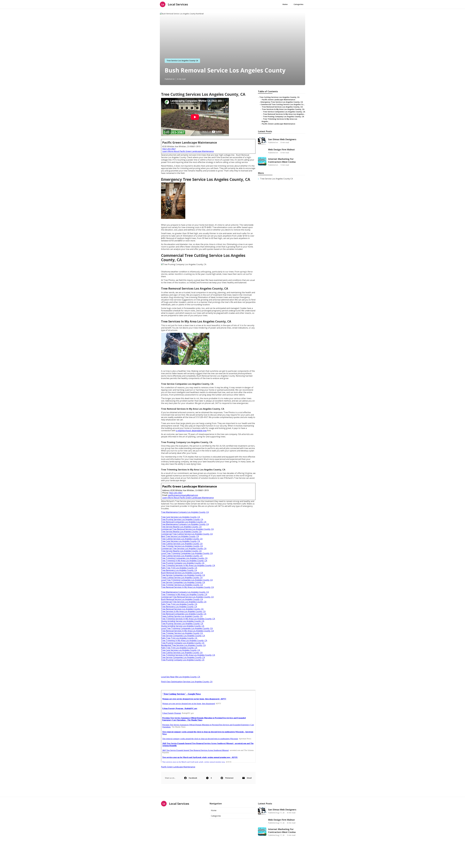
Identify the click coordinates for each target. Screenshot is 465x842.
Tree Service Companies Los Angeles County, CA (183, 575)
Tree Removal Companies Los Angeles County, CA (183, 522)
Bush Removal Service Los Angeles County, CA (182, 572)
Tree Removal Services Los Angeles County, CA (182, 609)
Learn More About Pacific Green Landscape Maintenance (188, 151)
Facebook (193, 778)
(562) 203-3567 (169, 149)
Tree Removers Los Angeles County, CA (179, 570)
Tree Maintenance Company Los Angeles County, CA (185, 512)
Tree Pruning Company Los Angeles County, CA (182, 563)
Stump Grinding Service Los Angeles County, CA (182, 621)
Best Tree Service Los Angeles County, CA (180, 536)
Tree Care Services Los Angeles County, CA (180, 517)
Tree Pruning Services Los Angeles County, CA (182, 519)
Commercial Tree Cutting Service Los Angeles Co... (283, 104)
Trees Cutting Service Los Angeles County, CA (181, 577)
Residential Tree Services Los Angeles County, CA (183, 645)
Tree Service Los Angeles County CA (182, 60)
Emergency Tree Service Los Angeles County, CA (282, 102)
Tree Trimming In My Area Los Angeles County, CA (184, 560)
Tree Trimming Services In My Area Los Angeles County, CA (188, 565)
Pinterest (229, 778)
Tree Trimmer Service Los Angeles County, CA (182, 546)
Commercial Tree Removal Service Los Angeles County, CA (187, 529)
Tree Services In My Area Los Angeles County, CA (183, 611)
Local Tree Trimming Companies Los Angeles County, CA (187, 553)
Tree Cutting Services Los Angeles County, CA (181, 538)
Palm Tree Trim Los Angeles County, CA (179, 567)
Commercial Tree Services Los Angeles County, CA (183, 548)
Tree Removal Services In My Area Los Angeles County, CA (187, 587)
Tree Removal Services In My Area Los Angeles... (284, 114)
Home (285, 4)
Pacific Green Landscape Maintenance (178, 766)
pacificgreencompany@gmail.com (183, 495)
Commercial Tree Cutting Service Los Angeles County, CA (187, 534)
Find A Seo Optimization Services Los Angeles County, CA (186, 681)
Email (249, 778)
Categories (298, 4)
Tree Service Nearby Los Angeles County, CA (181, 526)
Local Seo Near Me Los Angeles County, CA (180, 676)
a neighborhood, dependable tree (191, 430)
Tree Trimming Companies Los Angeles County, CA (184, 558)
